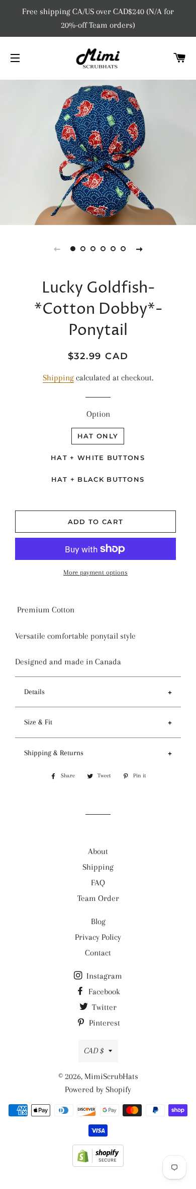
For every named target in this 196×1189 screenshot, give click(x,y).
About (98, 851)
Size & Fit (38, 722)
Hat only (97, 436)
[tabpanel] (98, 151)
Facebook (103, 991)
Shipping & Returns (53, 753)
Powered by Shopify (98, 1089)
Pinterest (103, 1023)
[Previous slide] (57, 249)
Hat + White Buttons (98, 458)
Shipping (58, 377)
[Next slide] (139, 249)
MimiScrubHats (111, 1076)
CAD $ (94, 1050)
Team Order (98, 898)
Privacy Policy (98, 937)
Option (98, 414)
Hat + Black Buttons (98, 479)
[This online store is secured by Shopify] (98, 1164)
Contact (98, 952)
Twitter (103, 1007)
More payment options (95, 572)
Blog (98, 921)
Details (34, 692)
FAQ (98, 882)
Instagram (103, 976)
